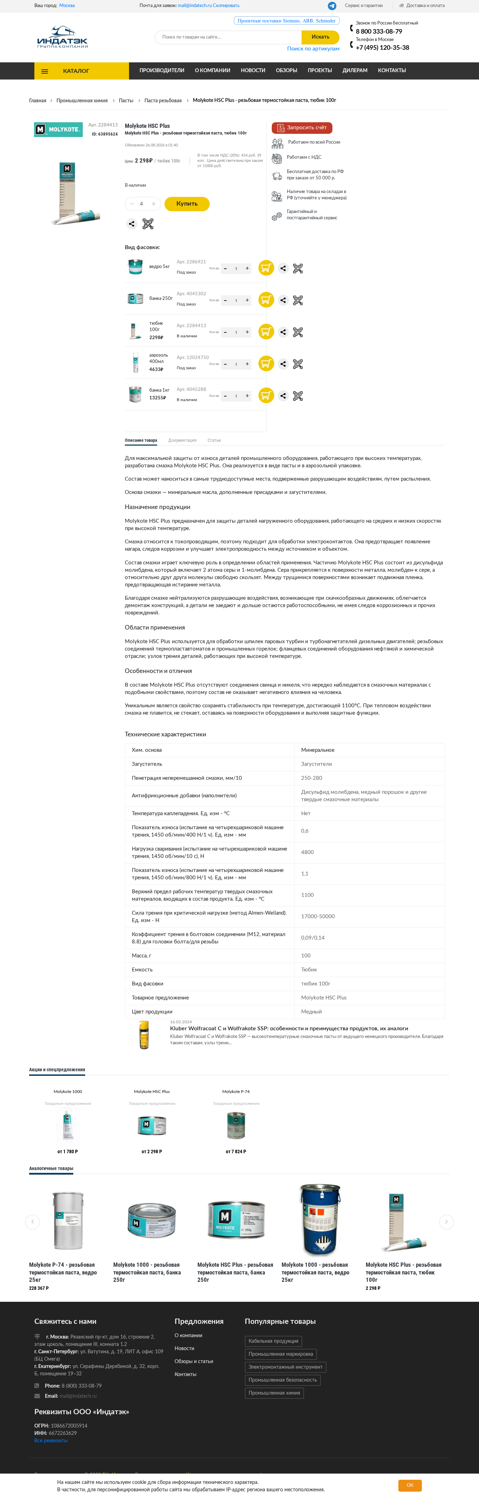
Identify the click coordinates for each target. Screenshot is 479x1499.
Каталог (76, 71)
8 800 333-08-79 (379, 31)
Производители (162, 70)
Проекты (320, 70)
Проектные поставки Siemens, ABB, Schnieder (287, 20)
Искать (320, 37)
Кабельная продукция (273, 1341)
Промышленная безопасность (283, 1380)
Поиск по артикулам (313, 48)
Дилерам (355, 70)
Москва (67, 6)
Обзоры (286, 70)
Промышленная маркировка (281, 1354)
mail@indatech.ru (195, 6)
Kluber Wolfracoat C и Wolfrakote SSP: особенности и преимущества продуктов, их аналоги (289, 1028)
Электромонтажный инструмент (286, 1367)
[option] (67, 1120)
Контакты (392, 70)
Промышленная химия (274, 1393)
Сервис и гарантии (364, 6)
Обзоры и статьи (194, 1361)
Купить (187, 204)
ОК (410, 1485)
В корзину (266, 268)
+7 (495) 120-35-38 (382, 47)
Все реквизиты (51, 1440)
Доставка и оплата (425, 6)
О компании (212, 70)
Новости (253, 70)
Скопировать (226, 6)
